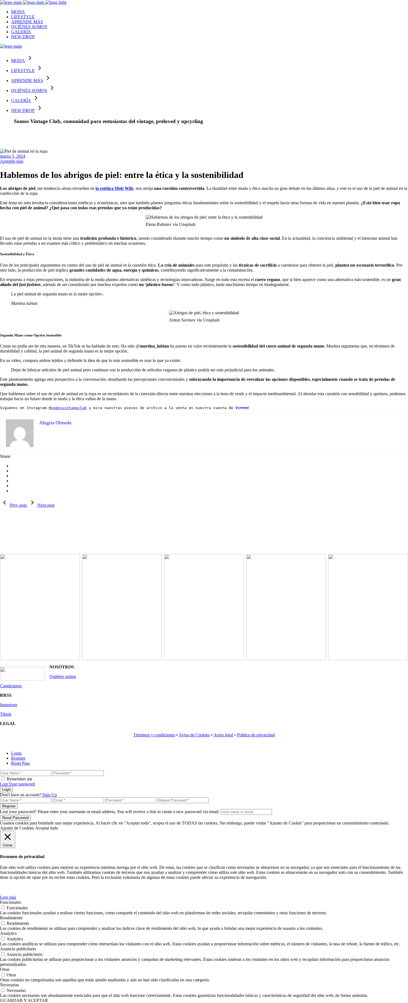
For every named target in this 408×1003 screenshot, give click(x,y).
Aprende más (11, 161)
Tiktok (5, 714)
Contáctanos (11, 685)
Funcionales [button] (10, 902)
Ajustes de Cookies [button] (17, 828)
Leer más (8, 897)
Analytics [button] (8, 933)
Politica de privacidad (256, 735)
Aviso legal (223, 735)
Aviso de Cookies (194, 735)
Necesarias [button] (9, 984)
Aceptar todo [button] (46, 828)
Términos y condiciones (154, 735)
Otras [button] (4, 969)
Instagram (8, 704)
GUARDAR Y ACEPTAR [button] (24, 1000)
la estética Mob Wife (114, 188)
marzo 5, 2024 (12, 156)
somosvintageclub (69, 408)
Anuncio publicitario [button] (18, 948)
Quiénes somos (62, 676)
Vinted (242, 408)
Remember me (19, 779)
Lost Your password (17, 784)
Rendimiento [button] (11, 917)
